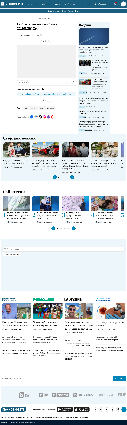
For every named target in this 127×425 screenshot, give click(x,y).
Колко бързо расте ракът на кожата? (110, 324)
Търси (120, 378)
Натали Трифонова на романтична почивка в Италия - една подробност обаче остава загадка (78, 343)
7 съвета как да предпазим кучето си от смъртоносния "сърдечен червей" (103, 163)
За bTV (3, 417)
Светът (57, 4)
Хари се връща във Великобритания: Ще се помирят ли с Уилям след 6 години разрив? (100, 65)
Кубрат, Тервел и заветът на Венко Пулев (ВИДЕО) (15, 161)
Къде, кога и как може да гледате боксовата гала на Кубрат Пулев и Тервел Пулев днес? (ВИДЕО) (75, 164)
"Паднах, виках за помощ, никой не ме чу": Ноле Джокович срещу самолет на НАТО (47, 353)
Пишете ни (84, 417)
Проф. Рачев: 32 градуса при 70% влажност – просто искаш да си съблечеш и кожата (77, 215)
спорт (26, 108)
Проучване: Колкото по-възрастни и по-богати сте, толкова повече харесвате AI (14, 339)
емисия (33, 108)
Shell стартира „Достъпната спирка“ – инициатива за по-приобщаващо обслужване (100, 84)
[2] (115, 4)
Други (50, 18)
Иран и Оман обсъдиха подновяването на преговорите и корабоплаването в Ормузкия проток (94, 100)
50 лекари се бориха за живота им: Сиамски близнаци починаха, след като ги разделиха (105, 215)
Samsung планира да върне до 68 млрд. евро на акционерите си (16, 351)
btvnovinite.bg (22, 81)
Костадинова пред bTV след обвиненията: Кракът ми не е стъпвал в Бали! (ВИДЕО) (45, 339)
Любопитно (70, 4)
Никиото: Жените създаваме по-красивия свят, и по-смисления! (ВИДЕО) (78, 356)
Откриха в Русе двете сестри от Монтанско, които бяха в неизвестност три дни (47, 215)
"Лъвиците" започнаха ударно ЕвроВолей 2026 (45, 324)
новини (40, 108)
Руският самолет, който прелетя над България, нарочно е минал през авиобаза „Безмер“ (93, 49)
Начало (44, 18)
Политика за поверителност (25, 417)
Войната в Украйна (67, 11)
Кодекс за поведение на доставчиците (49, 417)
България (45, 4)
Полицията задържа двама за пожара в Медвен (93, 112)
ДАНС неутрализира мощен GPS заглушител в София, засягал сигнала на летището (18, 215)
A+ (74, 82)
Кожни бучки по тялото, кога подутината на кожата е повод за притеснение (110, 349)
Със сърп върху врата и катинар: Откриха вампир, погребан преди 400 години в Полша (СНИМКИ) (93, 123)
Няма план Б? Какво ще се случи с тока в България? (15, 324)
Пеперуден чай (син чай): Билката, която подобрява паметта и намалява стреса (107, 338)
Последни (32, 4)
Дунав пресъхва (53, 11)
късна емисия (50, 108)
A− (69, 82)
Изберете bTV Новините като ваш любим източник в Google (48, 94)
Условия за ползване (71, 417)
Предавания (85, 4)
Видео (77, 11)
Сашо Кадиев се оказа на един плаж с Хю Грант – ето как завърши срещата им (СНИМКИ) (78, 325)
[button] (55, 177)
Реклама (11, 417)
